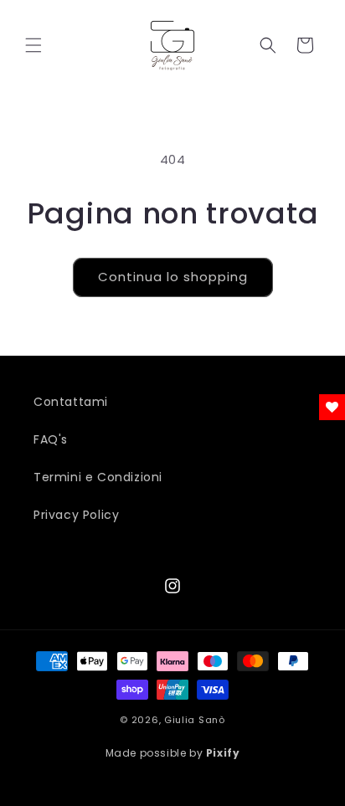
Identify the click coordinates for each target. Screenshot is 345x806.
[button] (33, 45)
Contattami (70, 401)
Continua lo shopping (173, 276)
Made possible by (173, 753)
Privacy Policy (76, 514)
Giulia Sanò (194, 719)
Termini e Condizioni (97, 477)
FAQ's (50, 439)
